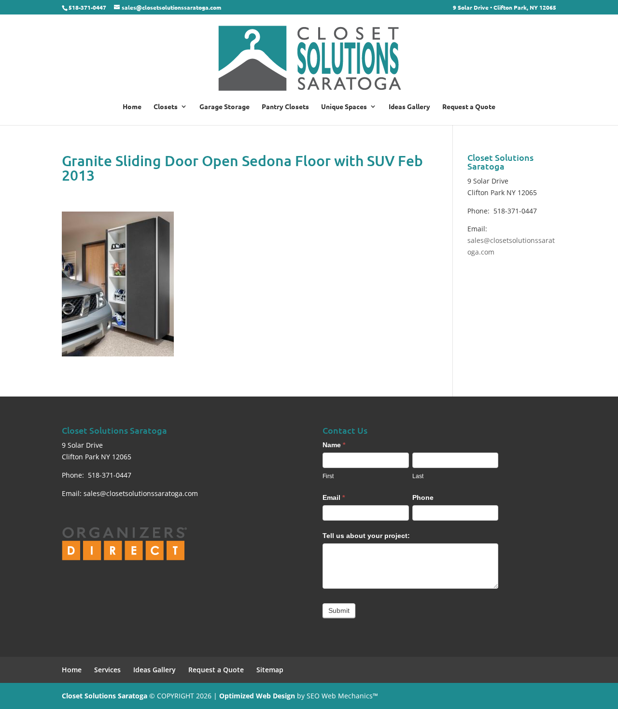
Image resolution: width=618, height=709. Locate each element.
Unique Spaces (344, 107)
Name (334, 445)
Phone (423, 497)
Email (334, 497)
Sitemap (269, 669)
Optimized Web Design (257, 695)
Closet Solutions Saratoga (104, 695)
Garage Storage (224, 107)
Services (107, 669)
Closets (166, 107)
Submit (339, 610)
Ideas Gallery (409, 107)
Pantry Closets (285, 107)
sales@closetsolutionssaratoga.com (141, 493)
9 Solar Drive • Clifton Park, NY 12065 (504, 7)
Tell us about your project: (366, 535)
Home (132, 107)
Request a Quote (468, 107)
